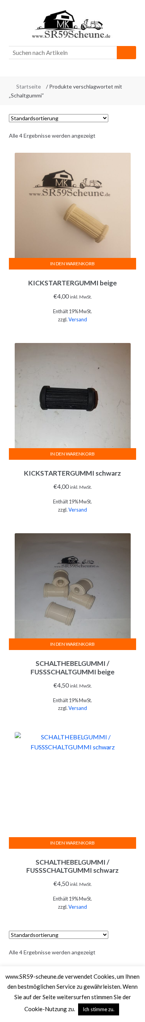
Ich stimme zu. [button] (98, 1009)
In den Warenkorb (72, 263)
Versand (77, 319)
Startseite (28, 86)
